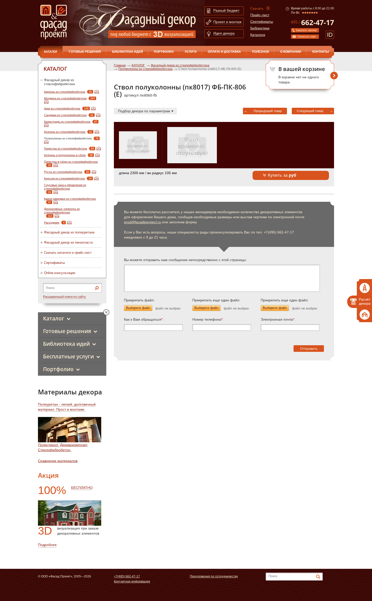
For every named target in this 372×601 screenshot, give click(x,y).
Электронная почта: (278, 319)
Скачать (256, 8)
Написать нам (306, 36)
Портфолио (164, 51)
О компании (290, 51)
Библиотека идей (127, 51)
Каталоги (257, 35)
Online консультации (59, 273)
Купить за (282, 175)
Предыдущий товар (268, 111)
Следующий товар (310, 111)
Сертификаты (261, 22)
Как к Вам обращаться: (143, 319)
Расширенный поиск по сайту (64, 297)
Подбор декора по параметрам (144, 111)
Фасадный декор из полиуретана (69, 232)
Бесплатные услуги (68, 356)
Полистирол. (48, 445)
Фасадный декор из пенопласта (68, 242)
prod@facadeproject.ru (142, 222)
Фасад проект (53, 22)
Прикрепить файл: (139, 300)
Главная (120, 65)
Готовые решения (85, 51)
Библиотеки (260, 28)
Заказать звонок (306, 30)
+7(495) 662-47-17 (127, 576)
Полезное (260, 51)
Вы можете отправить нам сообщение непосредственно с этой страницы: (185, 260)
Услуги (191, 51)
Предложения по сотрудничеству (214, 576)
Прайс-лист (259, 15)
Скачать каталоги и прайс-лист (68, 252)
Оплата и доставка (224, 51)
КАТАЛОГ (51, 51)
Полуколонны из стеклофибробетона (145, 69)
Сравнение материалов (57, 461)
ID (330, 34)
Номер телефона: (207, 319)
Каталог (53, 318)
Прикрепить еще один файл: (216, 300)
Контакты (320, 51)
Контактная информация (132, 581)
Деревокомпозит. (74, 445)
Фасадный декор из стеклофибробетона (59, 82)
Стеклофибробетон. (54, 450)
